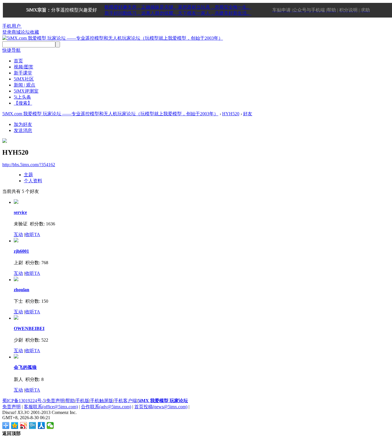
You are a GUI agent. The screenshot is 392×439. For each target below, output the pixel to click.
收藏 (34, 32)
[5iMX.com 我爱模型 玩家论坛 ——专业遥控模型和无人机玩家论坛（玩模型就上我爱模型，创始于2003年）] (112, 38)
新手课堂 (23, 72)
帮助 (70, 400)
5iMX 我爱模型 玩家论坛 (163, 400)
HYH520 (230, 113)
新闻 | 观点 (24, 85)
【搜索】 (23, 103)
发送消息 (23, 130)
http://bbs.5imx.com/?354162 (28, 164)
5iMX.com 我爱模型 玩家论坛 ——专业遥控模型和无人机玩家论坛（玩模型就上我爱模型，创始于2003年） (110, 113)
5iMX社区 (24, 78)
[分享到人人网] (41, 425)
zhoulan (21, 289)
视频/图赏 (23, 66)
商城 (16, 32)
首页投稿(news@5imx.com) (160, 406)
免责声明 (55, 400)
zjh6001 (21, 251)
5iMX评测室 (26, 91)
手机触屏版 (101, 400)
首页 (18, 60)
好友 (247, 113)
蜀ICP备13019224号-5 (23, 400)
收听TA (32, 234)
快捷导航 (11, 50)
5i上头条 (22, 97)
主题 (28, 174)
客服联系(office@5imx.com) (51, 406)
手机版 (82, 400)
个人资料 (33, 180)
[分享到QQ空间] (14, 425)
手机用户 (11, 26)
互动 (18, 234)
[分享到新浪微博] (23, 425)
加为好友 (23, 124)
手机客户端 (125, 400)
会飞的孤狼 (25, 367)
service (20, 212)
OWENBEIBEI (29, 328)
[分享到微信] (50, 425)
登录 (6, 32)
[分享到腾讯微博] (32, 425)
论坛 (25, 32)
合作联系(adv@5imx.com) (106, 406)
